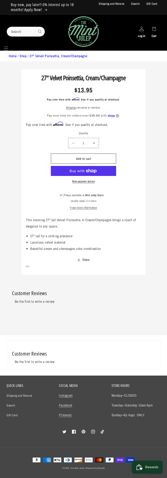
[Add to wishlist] (27, 266)
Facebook (65, 405)
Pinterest (65, 415)
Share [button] (86, 260)
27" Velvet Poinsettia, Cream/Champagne (58, 55)
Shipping (71, 107)
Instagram (66, 395)
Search (135, 4)
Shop (23, 55)
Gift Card (151, 4)
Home (13, 55)
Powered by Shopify (95, 468)
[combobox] (26, 32)
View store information (83, 208)
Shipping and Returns (112, 4)
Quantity (83, 133)
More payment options (83, 181)
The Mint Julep (77, 468)
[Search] (40, 31)
